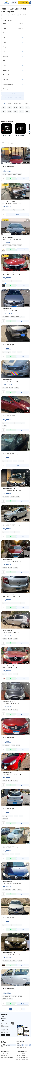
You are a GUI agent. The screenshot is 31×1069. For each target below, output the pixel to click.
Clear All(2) (23, 15)
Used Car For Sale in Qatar (22, 1057)
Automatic (20, 461)
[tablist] (15, 103)
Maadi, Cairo (6, 745)
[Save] (27, 149)
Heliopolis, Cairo (7, 960)
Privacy (17, 1049)
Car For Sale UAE (5, 1055)
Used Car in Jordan (20, 1055)
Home (17, 1043)
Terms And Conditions (21, 1047)
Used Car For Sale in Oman (22, 1059)
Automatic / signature (8, 998)
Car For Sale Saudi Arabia (7, 1057)
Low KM (22, 316)
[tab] (4, 103)
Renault (14, 174)
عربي (15, 2)
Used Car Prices (13, 94)
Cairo (5, 567)
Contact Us (18, 1045)
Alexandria (6, 209)
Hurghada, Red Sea (8, 816)
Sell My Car (24, 2)
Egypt (11, 1045)
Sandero (19, 174)
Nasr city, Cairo (7, 174)
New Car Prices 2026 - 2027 (13, 98)
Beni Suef (6, 854)
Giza (5, 461)
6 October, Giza (7, 281)
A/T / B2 (22, 209)
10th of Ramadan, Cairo (9, 603)
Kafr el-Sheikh (7, 889)
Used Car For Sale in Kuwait (22, 1053)
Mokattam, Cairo (7, 996)
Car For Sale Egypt (5, 1053)
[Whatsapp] (11, 178)
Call (24, 178)
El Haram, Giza (7, 352)
